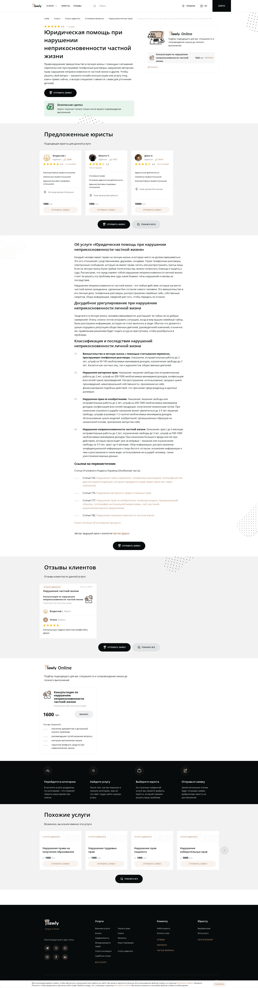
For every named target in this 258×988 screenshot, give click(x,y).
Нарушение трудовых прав (102, 849)
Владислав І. (59, 155)
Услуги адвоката (52, 586)
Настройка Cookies (123, 985)
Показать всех (146, 224)
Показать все (146, 647)
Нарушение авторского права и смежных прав (123, 493)
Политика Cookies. (185, 983)
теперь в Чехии (52, 928)
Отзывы (161, 939)
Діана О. (148, 155)
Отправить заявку (60, 93)
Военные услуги (102, 928)
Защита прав (124, 928)
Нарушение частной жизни (61, 591)
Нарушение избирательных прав (193, 849)
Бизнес (98, 933)
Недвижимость (102, 938)
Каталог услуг (163, 933)
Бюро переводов (125, 942)
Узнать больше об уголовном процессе (97, 522)
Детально (153, 67)
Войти (221, 6)
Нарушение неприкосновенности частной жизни (125, 515)
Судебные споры (103, 955)
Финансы (122, 938)
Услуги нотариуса (103, 951)
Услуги (52, 6)
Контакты (162, 945)
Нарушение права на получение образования (58, 849)
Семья (121, 933)
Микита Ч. (104, 155)
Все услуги (100, 962)
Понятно (219, 984)
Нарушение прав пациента (145, 849)
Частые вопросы (165, 950)
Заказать (83, 714)
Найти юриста (163, 928)
